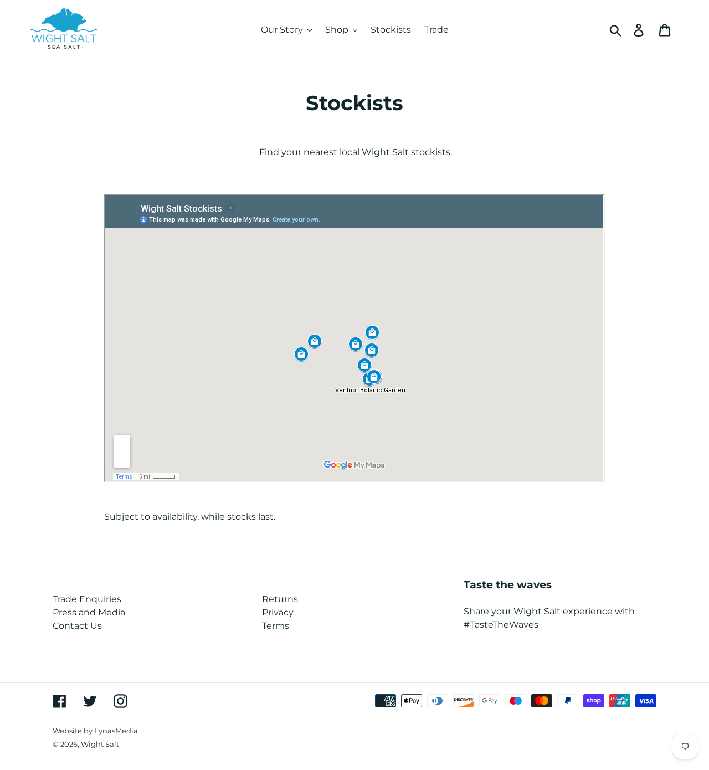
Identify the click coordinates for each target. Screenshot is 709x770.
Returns (280, 599)
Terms (275, 625)
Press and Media (89, 612)
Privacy (278, 612)
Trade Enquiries (87, 599)
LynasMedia (116, 730)
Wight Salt (100, 744)
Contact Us (77, 625)
